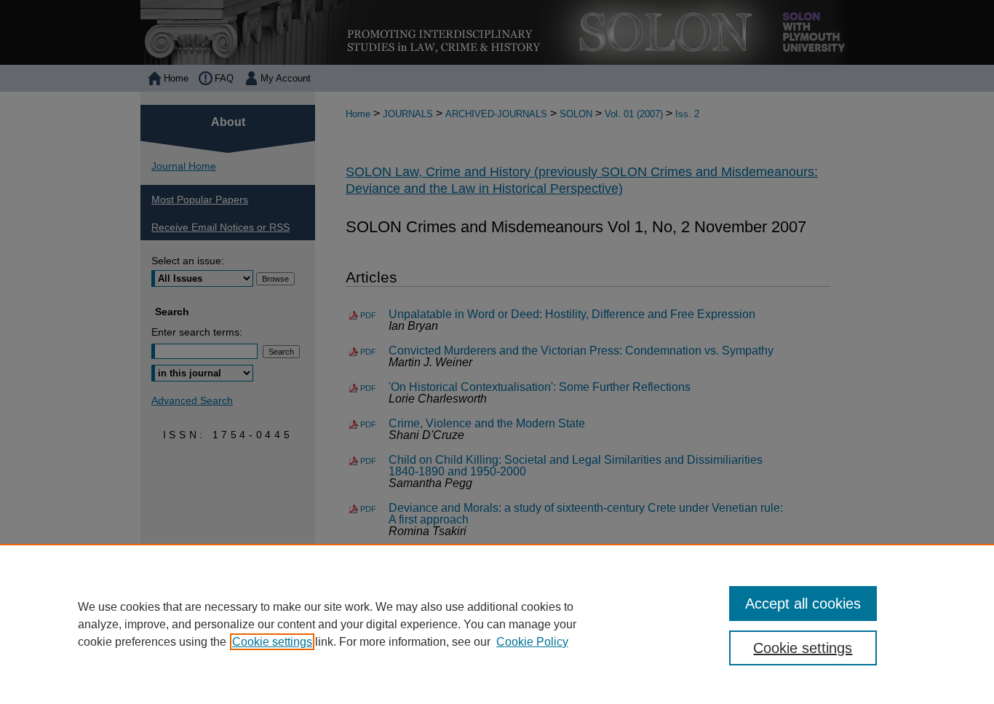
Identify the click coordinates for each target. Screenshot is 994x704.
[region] (497, 624)
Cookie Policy (532, 642)
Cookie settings (272, 642)
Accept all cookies (803, 604)
